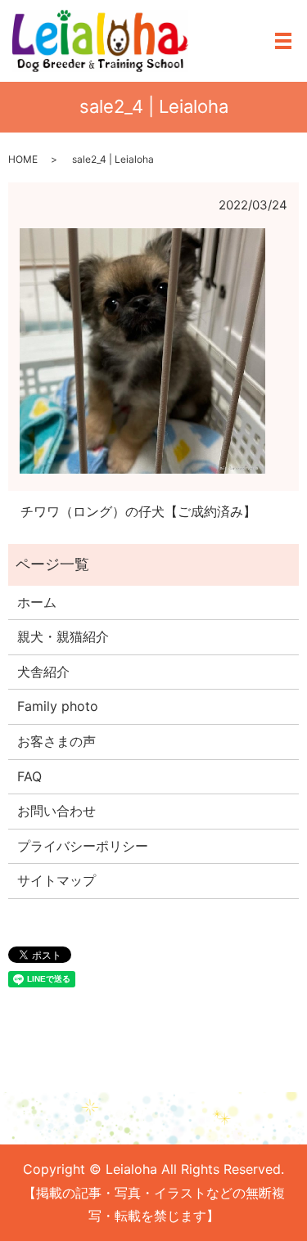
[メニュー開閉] (283, 41)
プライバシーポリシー (82, 846)
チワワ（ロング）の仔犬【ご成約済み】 (138, 511)
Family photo (57, 706)
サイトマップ (56, 880)
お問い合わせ (56, 811)
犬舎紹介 (43, 671)
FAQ (29, 776)
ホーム (36, 602)
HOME (23, 159)
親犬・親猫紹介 (63, 636)
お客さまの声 (56, 741)
